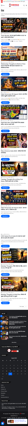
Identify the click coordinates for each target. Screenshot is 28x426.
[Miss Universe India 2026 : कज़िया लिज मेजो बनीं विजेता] (14, 140)
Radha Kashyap (5, 120)
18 (6, 371)
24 (2, 373)
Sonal (3, 33)
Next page (22, 306)
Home (2, 385)
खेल (23, 417)
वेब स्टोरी (4, 417)
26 (10, 373)
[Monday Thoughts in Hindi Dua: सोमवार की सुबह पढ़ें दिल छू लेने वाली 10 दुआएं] (14, 284)
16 (25, 368)
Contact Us (3, 389)
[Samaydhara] (14, 5)
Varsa (3, 92)
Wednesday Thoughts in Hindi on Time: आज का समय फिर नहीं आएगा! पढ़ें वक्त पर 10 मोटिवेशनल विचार (13, 65)
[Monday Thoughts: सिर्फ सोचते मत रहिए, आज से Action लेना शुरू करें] (14, 255)
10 (2, 368)
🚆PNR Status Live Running (15, 419)
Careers (2, 395)
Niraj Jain (3, 205)
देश (7, 417)
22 (21, 371)
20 (14, 371)
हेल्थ (25, 417)
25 (6, 373)
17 (2, 371)
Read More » (5, 43)
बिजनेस (8, 419)
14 (17, 368)
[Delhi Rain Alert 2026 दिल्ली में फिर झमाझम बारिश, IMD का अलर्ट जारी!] (14, 112)
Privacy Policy (4, 391)
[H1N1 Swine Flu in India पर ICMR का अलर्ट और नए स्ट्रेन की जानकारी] (14, 225)
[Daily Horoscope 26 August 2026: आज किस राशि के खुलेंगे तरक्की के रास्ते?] (14, 83)
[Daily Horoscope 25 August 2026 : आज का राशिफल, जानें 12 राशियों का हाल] (14, 197)
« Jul (2, 378)
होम (2, 417)
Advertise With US (5, 397)
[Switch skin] (24, 5)
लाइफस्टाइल (13, 417)
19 (10, 371)
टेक (16, 417)
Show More (14, 342)
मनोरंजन (9, 417)
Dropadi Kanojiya (5, 62)
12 (10, 368)
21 (17, 371)
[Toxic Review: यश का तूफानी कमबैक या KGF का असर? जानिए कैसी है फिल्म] (14, 25)
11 (6, 368)
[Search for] (26, 5)
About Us (3, 387)
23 (25, 371)
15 (21, 368)
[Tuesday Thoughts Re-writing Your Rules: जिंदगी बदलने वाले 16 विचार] (14, 169)
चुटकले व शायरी (20, 417)
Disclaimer (3, 393)
